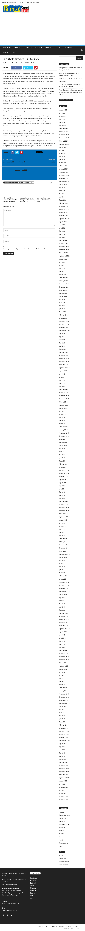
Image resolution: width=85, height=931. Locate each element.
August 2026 (63, 110)
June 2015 (62, 526)
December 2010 (64, 694)
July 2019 (62, 374)
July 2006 (62, 784)
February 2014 (63, 576)
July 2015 (62, 523)
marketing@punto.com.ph (9, 910)
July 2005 (62, 790)
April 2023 (62, 234)
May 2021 (62, 306)
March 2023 (62, 237)
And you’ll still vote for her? (14, 162)
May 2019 (62, 380)
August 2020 (63, 333)
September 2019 (64, 368)
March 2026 (62, 125)
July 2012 (62, 635)
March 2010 (62, 722)
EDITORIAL (28, 48)
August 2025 (63, 147)
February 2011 (63, 688)
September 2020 (64, 330)
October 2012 (63, 625)
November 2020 (64, 324)
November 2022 (64, 250)
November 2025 (64, 138)
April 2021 (62, 309)
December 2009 (64, 731)
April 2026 (62, 122)
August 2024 (63, 184)
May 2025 (62, 156)
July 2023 (62, 225)
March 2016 (62, 498)
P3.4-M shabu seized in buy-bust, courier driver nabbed (70, 85)
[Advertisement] (42, 29)
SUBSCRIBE (36, 2)
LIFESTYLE (58, 48)
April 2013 (62, 607)
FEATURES (18, 48)
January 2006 (63, 787)
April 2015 (62, 532)
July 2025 (62, 150)
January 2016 (63, 504)
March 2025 (62, 163)
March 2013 (62, 610)
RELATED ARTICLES (10, 182)
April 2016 (62, 495)
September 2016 (64, 479)
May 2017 (62, 455)
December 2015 (64, 507)
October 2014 (63, 551)
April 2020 (62, 346)
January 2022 (63, 281)
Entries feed (62, 858)
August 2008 (63, 781)
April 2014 (62, 570)
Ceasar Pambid (9, 63)
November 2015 (64, 511)
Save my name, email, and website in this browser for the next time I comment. (28, 249)
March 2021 (62, 312)
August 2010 (63, 706)
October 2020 (63, 327)
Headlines (62, 827)
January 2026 (63, 132)
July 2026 (62, 113)
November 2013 (64, 585)
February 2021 (63, 315)
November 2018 (64, 399)
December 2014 (64, 545)
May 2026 (62, 119)
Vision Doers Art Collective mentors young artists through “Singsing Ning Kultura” (70, 92)
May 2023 (62, 231)
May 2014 (62, 566)
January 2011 (63, 691)
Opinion (61, 834)
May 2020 (62, 343)
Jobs (53, 162)
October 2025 (63, 141)
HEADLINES (7, 48)
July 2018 (62, 411)
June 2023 (62, 228)
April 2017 (62, 458)
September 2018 (64, 405)
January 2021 (63, 318)
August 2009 (63, 744)
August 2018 (63, 408)
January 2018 (63, 430)
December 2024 (64, 172)
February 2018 (63, 427)
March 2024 (62, 200)
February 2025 (63, 166)
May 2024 (62, 194)
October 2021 (63, 290)
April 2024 (62, 197)
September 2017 (64, 442)
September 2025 (64, 144)
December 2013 (64, 582)
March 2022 (62, 274)
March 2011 (62, 685)
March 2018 (62, 424)
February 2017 (63, 464)
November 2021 (64, 287)
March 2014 (62, 573)
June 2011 (62, 675)
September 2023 (64, 219)
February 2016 (63, 501)
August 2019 (63, 371)
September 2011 (64, 666)
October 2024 (63, 178)
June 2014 (62, 563)
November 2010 (64, 697)
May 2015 (62, 529)
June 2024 (62, 191)
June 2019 (62, 377)
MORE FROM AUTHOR (25, 182)
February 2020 (63, 352)
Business (61, 812)
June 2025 (62, 153)
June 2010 (62, 712)
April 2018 (62, 420)
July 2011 (62, 672)
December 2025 (64, 135)
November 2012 (64, 622)
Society (61, 840)
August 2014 (63, 557)
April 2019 (62, 383)
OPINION (38, 48)
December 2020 (64, 321)
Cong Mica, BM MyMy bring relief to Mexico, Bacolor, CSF (27, 199)
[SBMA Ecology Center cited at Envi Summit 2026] (44, 191)
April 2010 (62, 719)
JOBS (13, 52)
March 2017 (62, 461)
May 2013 (62, 604)
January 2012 (63, 653)
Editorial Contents (64, 815)
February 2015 (63, 539)
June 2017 (62, 452)
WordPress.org (63, 865)
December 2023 (64, 209)
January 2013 (63, 616)
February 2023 (63, 240)
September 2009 (64, 740)
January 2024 (63, 206)
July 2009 (62, 747)
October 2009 (63, 737)
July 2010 (62, 709)
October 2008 (63, 775)
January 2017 (63, 467)
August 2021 (63, 296)
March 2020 (62, 349)
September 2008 (64, 778)
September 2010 (64, 703)
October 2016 (63, 476)
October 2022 (63, 253)
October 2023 (63, 215)
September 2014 (64, 554)
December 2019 (64, 358)
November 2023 (64, 212)
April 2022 (62, 271)
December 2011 (64, 657)
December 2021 (64, 284)
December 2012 (64, 619)
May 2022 (62, 268)
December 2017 (64, 433)
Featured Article (64, 824)
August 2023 (63, 222)
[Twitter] (12, 915)
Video (60, 846)
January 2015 (63, 542)
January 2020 (63, 355)
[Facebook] (4, 915)
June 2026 (62, 116)
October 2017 (63, 439)
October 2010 (63, 700)
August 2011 (63, 669)
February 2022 (63, 278)
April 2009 (62, 756)
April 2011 (62, 681)
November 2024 (64, 175)
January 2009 (63, 765)
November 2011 (64, 660)
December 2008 (64, 768)
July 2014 (62, 560)
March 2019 (62, 386)
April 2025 (62, 160)
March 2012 (62, 647)
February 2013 (63, 613)
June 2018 (62, 414)
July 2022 (62, 262)
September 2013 (64, 591)
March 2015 (62, 535)
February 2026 (63, 128)
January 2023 (63, 243)
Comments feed (64, 862)
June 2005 (62, 793)
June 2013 (62, 601)
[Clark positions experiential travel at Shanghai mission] (10, 191)
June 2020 (62, 340)
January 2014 (63, 579)
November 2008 (64, 772)
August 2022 (63, 259)
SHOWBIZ (48, 48)
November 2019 (64, 361)
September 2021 (64, 293)
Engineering (62, 818)
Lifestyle (61, 831)
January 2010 (63, 728)
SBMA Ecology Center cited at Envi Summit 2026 (44, 199)
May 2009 (62, 753)
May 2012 (62, 641)
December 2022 (64, 247)
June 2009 (62, 750)
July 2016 (62, 486)
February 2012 (63, 650)
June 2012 (62, 638)
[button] (82, 50)
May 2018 (62, 417)
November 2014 (64, 548)
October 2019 (63, 365)
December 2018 (64, 396)
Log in (61, 855)
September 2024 (64, 181)
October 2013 (63, 588)
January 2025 (63, 169)
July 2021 (62, 299)
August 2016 (63, 483)
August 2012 (63, 632)
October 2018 (63, 402)
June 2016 (62, 489)
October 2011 (63, 663)
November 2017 (64, 436)
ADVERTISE (29, 2)
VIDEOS (5, 52)
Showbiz (61, 837)
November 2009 (64, 734)
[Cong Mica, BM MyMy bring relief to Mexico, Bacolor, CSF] (27, 191)
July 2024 (62, 187)
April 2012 (62, 644)
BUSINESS (68, 48)
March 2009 (62, 759)
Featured (62, 821)
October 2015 (63, 514)
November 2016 (64, 473)
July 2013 (62, 598)
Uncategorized (63, 843)
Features (33, 880)
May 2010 (62, 716)
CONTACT (21, 2)
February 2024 (63, 203)
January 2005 (63, 796)
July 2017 (62, 448)
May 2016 (62, 492)
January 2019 (63, 393)
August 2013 (63, 594)
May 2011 (62, 678)
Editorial (33, 883)
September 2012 (64, 629)
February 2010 (63, 725)
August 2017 (63, 445)
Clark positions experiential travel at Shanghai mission (10, 199)
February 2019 (63, 389)
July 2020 (62, 337)
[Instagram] (8, 915)
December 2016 (64, 470)
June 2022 (62, 265)
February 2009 (63, 762)
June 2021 (62, 302)
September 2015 (64, 517)
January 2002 (63, 799)
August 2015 (63, 520)
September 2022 (64, 256)
